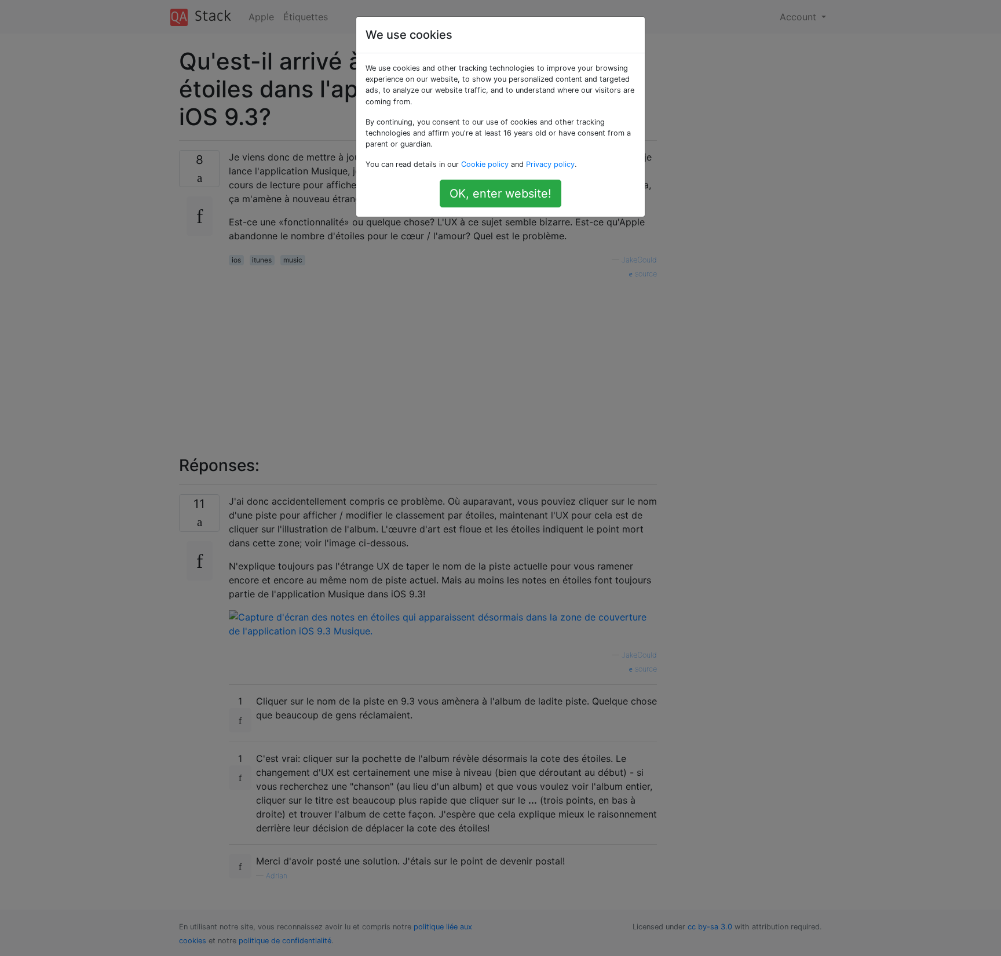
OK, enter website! (500, 193)
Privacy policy (550, 164)
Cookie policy (485, 164)
